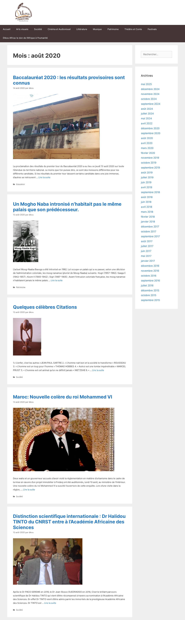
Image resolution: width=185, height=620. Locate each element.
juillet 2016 (147, 285)
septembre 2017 (150, 236)
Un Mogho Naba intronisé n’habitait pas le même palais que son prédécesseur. (67, 206)
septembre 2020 (150, 133)
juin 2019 (146, 182)
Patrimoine (113, 29)
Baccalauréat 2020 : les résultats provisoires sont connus (69, 80)
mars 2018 (147, 211)
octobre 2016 (148, 275)
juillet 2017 (147, 246)
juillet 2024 (147, 113)
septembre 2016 (150, 280)
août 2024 (147, 108)
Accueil (6, 29)
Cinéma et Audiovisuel (59, 29)
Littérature (81, 29)
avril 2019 (146, 187)
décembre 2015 (150, 290)
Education (20, 184)
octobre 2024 (149, 98)
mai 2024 (146, 118)
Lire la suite (44, 177)
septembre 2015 (150, 300)
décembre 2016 (150, 265)
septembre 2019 (150, 167)
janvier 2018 (148, 221)
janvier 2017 (148, 260)
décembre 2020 (150, 128)
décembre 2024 (150, 89)
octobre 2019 (148, 162)
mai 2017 (146, 256)
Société (38, 29)
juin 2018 (146, 201)
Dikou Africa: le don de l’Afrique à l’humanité (25, 38)
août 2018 (146, 197)
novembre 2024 (150, 94)
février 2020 (148, 153)
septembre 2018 (150, 192)
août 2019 (147, 172)
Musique (97, 29)
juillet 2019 (147, 177)
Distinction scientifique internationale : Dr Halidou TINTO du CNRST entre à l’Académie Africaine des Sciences (69, 521)
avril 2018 (146, 206)
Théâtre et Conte (133, 29)
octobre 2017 (148, 231)
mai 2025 (146, 84)
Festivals (152, 29)
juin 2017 (146, 251)
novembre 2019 (150, 157)
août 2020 (147, 138)
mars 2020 (147, 148)
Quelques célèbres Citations (45, 307)
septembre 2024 (150, 103)
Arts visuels (22, 29)
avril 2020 (146, 143)
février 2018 (148, 216)
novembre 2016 (150, 270)
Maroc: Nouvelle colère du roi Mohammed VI (62, 397)
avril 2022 (146, 123)
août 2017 (146, 241)
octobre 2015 (148, 295)
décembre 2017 (150, 226)
